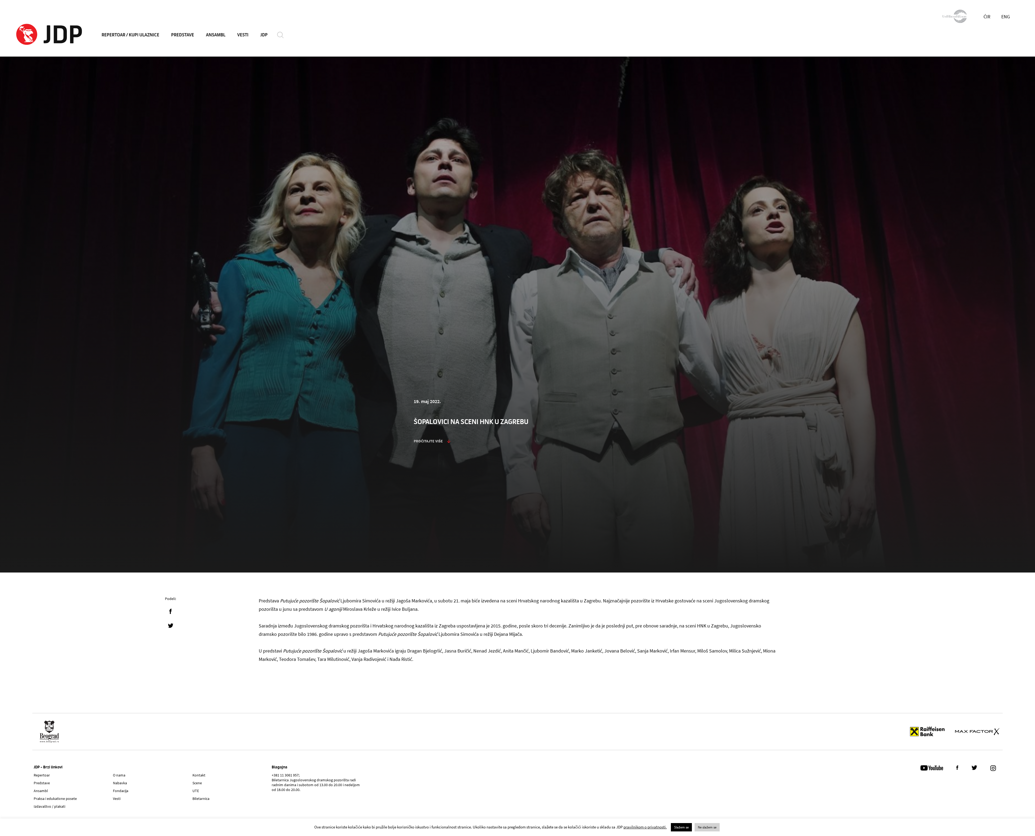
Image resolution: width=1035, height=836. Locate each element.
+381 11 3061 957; (285, 775)
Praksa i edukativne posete (55, 798)
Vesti (116, 798)
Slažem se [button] (681, 827)
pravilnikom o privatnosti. (645, 827)
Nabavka (120, 783)
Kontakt (198, 775)
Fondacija (120, 790)
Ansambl (41, 790)
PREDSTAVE (182, 35)
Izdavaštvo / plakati (49, 806)
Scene (197, 783)
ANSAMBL (215, 35)
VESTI (243, 35)
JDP (264, 35)
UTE (195, 790)
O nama (119, 775)
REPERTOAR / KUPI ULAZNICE (130, 35)
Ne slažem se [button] (707, 827)
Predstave (42, 783)
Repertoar (42, 775)
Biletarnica (200, 798)
